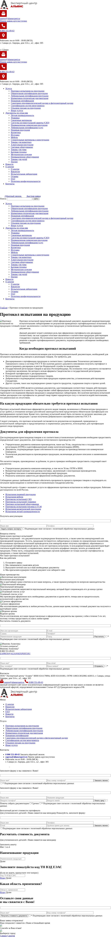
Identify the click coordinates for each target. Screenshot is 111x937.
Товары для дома (18, 149)
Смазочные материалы (21, 120)
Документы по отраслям (16, 113)
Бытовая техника (19, 152)
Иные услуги (17, 110)
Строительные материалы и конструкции (30, 140)
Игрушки (15, 135)
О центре (9, 167)
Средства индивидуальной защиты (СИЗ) (30, 123)
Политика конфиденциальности (25, 181)
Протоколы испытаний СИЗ (18, 499)
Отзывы (14, 176)
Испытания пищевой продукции (20, 494)
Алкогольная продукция (22, 145)
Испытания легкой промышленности (22, 511)
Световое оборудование (22, 147)
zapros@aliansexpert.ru (14, 682)
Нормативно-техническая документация (29, 98)
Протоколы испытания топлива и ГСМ (23, 506)
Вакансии (15, 171)
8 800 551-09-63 (35, 682)
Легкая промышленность (22, 115)
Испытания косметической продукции (23, 509)
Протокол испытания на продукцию (27, 91)
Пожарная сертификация (22, 101)
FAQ (13, 179)
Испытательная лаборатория (24, 174)
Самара (3, 936)
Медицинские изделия (21, 154)
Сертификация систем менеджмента (27, 105)
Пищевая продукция (20, 130)
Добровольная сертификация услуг (27, 127)
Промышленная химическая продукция (29, 125)
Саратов (11, 936)
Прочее (14, 162)
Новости (9, 164)
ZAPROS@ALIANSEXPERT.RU (15, 653)
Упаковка (15, 118)
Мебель (14, 137)
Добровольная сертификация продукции (29, 96)
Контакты (9, 184)
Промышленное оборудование (25, 157)
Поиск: (3, 199)
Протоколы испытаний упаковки (20, 502)
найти (36, 199)
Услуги (8, 88)
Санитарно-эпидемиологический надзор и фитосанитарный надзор (42, 103)
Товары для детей (19, 159)
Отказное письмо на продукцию (26, 108)
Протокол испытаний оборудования (22, 504)
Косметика (16, 132)
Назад (2, 878)
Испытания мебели (14, 497)
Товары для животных (21, 142)
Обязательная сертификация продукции (29, 93)
